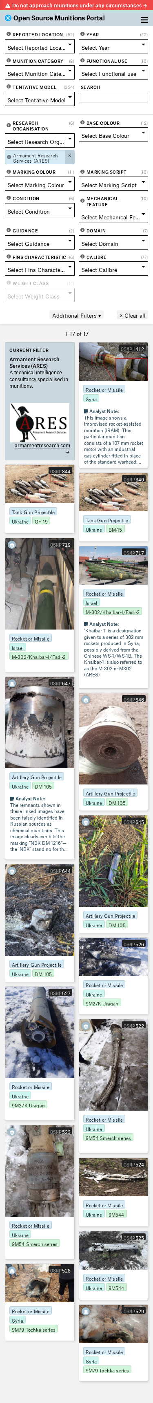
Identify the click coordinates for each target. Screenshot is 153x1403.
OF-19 (41, 520)
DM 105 (43, 785)
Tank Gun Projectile (33, 511)
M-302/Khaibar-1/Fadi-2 (39, 656)
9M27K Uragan (102, 1002)
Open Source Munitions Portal (59, 18)
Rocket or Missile (104, 389)
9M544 (116, 1213)
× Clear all (133, 314)
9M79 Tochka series (33, 1328)
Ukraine (20, 520)
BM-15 (115, 528)
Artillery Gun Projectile (37, 776)
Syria (91, 398)
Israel (18, 647)
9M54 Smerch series (108, 1137)
